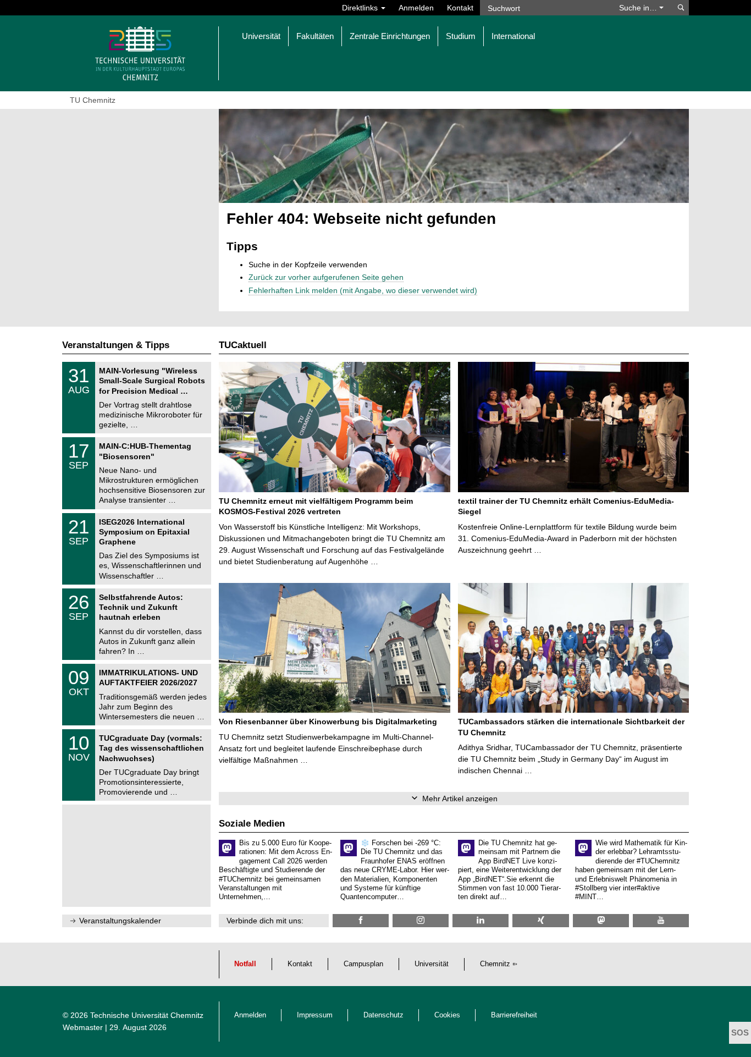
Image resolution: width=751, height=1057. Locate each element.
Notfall (245, 964)
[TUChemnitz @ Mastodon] (601, 920)
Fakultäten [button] (315, 36)
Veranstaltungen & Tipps (115, 345)
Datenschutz (383, 1015)
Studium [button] (461, 36)
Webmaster (83, 1027)
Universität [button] (261, 36)
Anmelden (416, 7)
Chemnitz (495, 964)
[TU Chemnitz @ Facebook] (361, 920)
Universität (432, 964)
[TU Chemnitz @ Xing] (540, 920)
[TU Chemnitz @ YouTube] (661, 920)
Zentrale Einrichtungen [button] (390, 36)
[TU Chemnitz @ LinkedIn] (480, 920)
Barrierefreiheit (514, 1015)
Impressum (315, 1015)
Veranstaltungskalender (120, 920)
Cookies (447, 1015)
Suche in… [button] (639, 7)
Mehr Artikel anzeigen (460, 798)
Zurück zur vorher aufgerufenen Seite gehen (326, 277)
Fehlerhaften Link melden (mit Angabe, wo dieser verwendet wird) (363, 290)
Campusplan (363, 964)
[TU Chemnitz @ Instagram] (421, 920)
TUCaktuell (243, 345)
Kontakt (460, 7)
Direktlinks (361, 7)
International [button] (513, 36)
